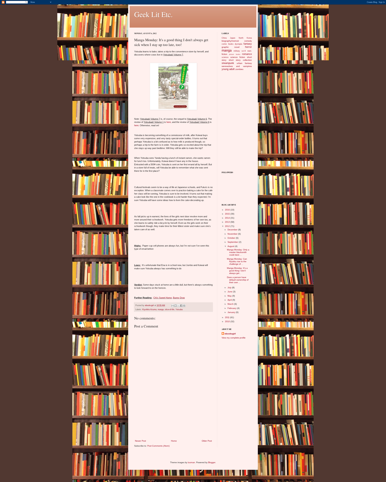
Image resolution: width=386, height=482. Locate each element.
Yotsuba (179, 309)
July (230, 287)
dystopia (238, 44)
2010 (227, 321)
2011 (227, 317)
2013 (227, 222)
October (232, 238)
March (231, 304)
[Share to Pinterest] (184, 305)
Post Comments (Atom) (158, 446)
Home (174, 441)
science (225, 57)
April (230, 300)
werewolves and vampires (237, 66)
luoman (191, 462)
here (168, 122)
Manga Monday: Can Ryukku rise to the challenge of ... (237, 261)
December (233, 229)
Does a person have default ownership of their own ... (237, 280)
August (231, 246)
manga (161, 309)
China (224, 38)
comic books (228, 44)
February (232, 308)
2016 (227, 210)
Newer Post (140, 441)
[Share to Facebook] (181, 305)
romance (247, 54)
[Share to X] (178, 305)
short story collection (240, 60)
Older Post (207, 441)
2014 (227, 218)
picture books (234, 54)
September (233, 242)
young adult (228, 69)
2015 (227, 214)
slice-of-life (169, 309)
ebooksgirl (149, 305)
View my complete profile (233, 338)
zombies (239, 69)
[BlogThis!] (175, 305)
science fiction (237, 57)
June (230, 291)
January (232, 312)
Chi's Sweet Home (162, 297)
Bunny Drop (179, 297)
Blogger (211, 462)
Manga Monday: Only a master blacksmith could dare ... (238, 252)
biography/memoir (230, 41)
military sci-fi (240, 51)
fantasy (248, 43)
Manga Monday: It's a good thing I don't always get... (237, 270)
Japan (232, 38)
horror (248, 47)
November (233, 234)
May (230, 296)
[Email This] (172, 305)
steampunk (228, 63)
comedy (248, 41)
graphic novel (230, 47)
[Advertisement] (173, 416)
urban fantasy (244, 63)
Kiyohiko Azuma (149, 309)
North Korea (245, 38)
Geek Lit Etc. (153, 14)
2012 (227, 226)
